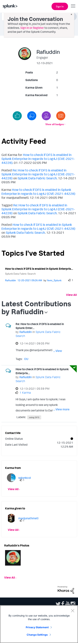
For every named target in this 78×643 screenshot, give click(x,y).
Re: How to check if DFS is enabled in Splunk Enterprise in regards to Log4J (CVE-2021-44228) (38, 174)
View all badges (54, 124)
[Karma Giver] (46, 115)
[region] (39, 624)
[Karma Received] (17, 115)
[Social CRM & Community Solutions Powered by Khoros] (66, 589)
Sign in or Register (32, 28)
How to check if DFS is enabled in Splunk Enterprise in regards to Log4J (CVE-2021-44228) (38, 159)
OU (26, 359)
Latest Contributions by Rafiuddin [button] (36, 307)
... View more (61, 351)
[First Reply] (31, 115)
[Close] (72, 610)
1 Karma (25, 392)
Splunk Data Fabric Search (37, 178)
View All (71, 295)
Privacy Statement (37, 627)
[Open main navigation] (73, 6)
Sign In (60, 6)
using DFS (34, 417)
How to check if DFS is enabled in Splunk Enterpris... (39, 268)
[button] (13, 558)
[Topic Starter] (60, 115)
